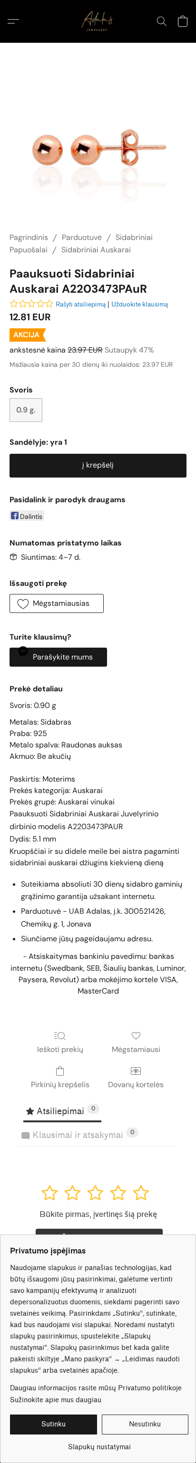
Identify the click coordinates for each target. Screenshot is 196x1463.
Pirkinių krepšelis (60, 1085)
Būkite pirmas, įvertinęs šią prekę (98, 1214)
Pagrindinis (29, 237)
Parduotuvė (82, 237)
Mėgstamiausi (136, 1049)
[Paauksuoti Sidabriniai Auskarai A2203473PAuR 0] (98, 149)
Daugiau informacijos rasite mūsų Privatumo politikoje (96, 1388)
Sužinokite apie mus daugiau (55, 1400)
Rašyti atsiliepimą (81, 304)
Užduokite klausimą (139, 304)
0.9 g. (26, 410)
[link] (99, 1443)
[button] (98, 21)
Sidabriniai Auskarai (96, 250)
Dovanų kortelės (136, 1085)
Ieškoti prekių (60, 1049)
